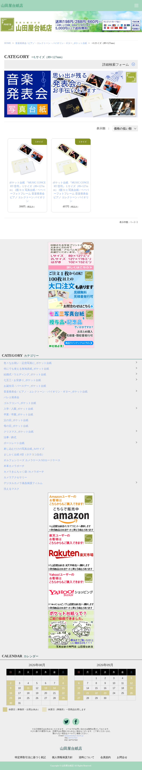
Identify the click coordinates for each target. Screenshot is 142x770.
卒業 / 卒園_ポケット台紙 (18, 414)
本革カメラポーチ (14, 466)
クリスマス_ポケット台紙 (18, 431)
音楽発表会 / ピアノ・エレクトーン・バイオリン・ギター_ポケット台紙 (51, 43)
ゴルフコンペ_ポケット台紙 (20, 403)
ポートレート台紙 (14, 443)
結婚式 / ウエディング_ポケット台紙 (25, 374)
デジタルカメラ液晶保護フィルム (23, 483)
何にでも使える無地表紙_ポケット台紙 (26, 368)
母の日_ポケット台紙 (16, 426)
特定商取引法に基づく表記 (30, 757)
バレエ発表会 (11, 397)
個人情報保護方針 (62, 757)
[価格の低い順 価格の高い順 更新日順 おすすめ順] (125, 128)
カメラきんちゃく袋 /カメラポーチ (24, 471)
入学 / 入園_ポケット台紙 (18, 408)
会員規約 (105, 757)
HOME (7, 43)
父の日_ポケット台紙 (16, 420)
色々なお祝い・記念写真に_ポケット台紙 (28, 363)
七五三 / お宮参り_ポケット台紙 (22, 380)
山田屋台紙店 (12, 6)
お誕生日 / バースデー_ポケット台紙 (25, 386)
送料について (86, 757)
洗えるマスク (11, 489)
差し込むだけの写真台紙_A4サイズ (24, 448)
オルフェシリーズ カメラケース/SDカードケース (33, 460)
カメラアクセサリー (15, 477)
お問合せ (122, 757)
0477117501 (72, 738)
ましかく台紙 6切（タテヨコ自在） (24, 454)
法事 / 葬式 (10, 437)
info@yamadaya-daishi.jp (73, 736)
